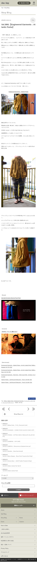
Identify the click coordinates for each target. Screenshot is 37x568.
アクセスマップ (5, 552)
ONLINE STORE (25, 3)
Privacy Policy (4, 548)
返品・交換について (6, 544)
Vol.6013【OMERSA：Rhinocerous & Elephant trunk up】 (17, 445)
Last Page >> (33, 409)
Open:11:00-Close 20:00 (19, 500)
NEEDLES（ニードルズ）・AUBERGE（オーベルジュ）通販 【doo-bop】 (21, 559)
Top (2, 7)
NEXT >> (28, 409)
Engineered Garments (19, 401)
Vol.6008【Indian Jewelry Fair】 (10, 470)
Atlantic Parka (10, 401)
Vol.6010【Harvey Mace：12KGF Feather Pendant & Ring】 (17, 460)
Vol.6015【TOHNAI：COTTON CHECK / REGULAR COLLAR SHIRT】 (19, 435)
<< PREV (9, 409)
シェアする (32, 398)
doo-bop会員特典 (5, 533)
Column (21, 521)
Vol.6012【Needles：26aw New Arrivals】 (13, 450)
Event (2, 521)
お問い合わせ (4, 556)
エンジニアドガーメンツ (8, 402)
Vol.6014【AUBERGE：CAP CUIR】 (12, 440)
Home (2, 510)
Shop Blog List (18, 414)
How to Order (4, 525)
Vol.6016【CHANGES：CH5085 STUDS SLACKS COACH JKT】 (19, 429)
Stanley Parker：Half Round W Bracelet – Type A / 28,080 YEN (16, 379)
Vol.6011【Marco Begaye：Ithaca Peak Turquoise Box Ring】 (18, 455)
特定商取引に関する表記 (7, 540)
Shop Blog (6, 7)
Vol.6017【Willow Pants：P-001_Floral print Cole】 (15, 424)
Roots (21, 517)
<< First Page (3, 409)
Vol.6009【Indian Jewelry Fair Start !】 (12, 465)
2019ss (5, 401)
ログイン (6, 495)
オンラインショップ (27, 495)
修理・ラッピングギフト (7, 537)
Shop (33, 20)
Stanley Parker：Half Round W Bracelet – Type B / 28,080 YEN (16, 382)
